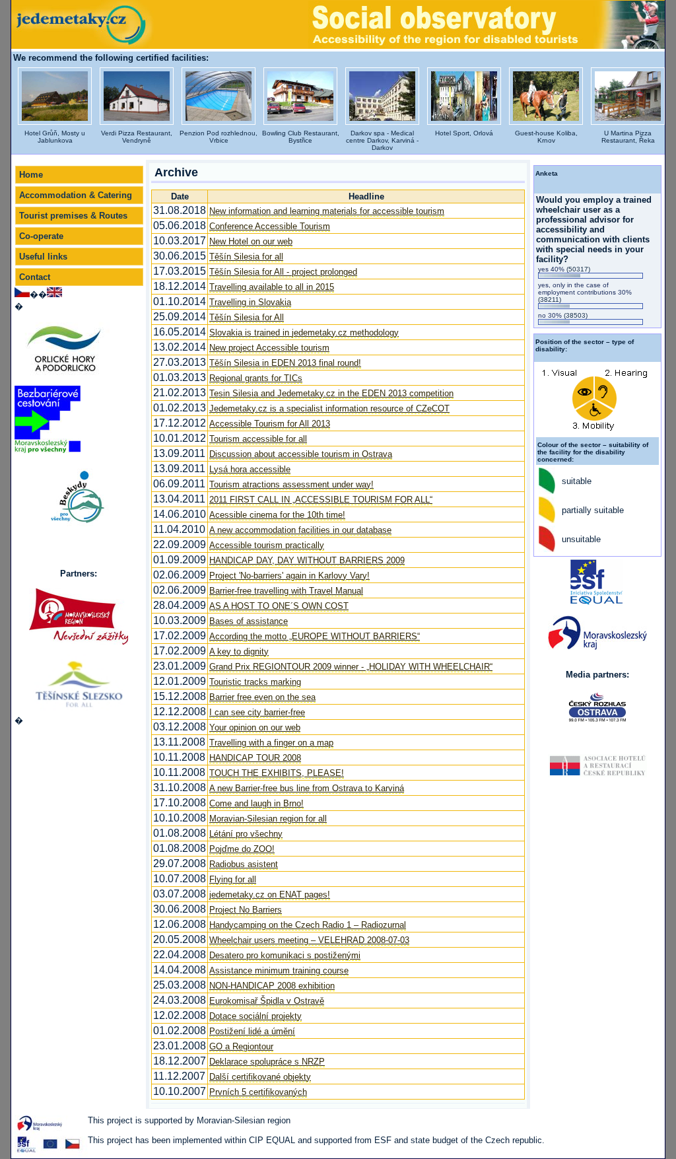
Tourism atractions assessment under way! (291, 484)
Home (31, 175)
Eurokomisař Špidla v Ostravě (266, 1001)
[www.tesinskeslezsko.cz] (79, 683)
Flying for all (232, 879)
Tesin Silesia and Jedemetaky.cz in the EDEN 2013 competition (331, 393)
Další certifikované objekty (260, 1077)
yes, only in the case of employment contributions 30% (585, 292)
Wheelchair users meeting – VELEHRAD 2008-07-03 (309, 940)
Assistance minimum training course (279, 970)
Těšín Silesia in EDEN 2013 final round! (285, 363)
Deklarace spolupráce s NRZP (267, 1062)
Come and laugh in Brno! (256, 803)
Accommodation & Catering (75, 195)
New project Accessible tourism (269, 348)
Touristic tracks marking (255, 682)
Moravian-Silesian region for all (268, 819)
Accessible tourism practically (266, 545)
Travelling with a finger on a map (271, 743)
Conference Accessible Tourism (269, 226)
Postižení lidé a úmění (252, 1031)
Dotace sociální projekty (255, 1016)
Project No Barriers (245, 910)
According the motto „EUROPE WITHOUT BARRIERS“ (314, 636)
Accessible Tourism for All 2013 (269, 424)
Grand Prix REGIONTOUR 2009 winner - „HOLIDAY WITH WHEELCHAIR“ (350, 667)
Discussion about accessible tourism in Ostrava (300, 454)
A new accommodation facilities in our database (300, 530)
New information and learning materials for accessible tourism (326, 211)
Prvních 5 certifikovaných (258, 1092)
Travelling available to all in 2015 (271, 287)
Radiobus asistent (243, 864)
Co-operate (41, 236)
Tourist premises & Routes (73, 216)
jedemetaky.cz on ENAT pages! (269, 894)
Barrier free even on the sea (262, 697)
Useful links (43, 257)
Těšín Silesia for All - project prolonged (283, 272)
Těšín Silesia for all (246, 257)
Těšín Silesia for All (246, 317)
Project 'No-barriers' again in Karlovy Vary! (289, 575)
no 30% (563, 315)
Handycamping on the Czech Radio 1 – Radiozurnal (307, 925)
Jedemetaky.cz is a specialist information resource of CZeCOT (329, 408)
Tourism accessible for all (258, 439)
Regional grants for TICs (255, 378)
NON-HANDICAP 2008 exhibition (272, 986)
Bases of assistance (248, 621)
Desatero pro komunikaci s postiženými (284, 955)
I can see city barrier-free (257, 712)
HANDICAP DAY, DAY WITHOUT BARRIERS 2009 (307, 560)
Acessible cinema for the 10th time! (277, 515)
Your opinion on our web (254, 727)
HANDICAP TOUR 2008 (255, 758)
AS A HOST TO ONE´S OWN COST (279, 606)
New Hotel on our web (250, 241)
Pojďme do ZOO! (242, 849)
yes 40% (564, 269)
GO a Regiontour (241, 1046)
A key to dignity (239, 651)
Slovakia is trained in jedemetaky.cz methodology (304, 332)
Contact (34, 277)
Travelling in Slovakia (250, 302)
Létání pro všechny (246, 834)
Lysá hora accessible (249, 469)
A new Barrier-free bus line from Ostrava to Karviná (306, 788)
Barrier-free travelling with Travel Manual (286, 591)
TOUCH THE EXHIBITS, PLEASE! (276, 773)
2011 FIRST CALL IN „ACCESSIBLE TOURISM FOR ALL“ (320, 500)
